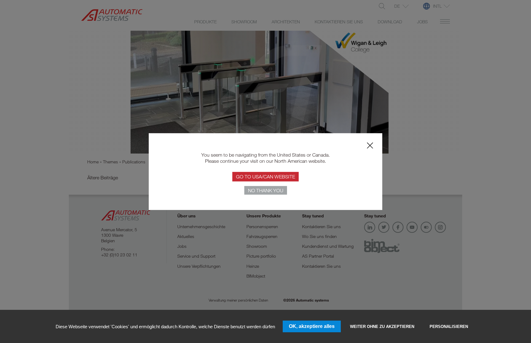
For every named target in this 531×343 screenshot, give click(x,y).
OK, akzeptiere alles (312, 326)
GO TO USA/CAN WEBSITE (265, 176)
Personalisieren (449, 326)
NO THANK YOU (265, 190)
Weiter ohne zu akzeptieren (382, 326)
